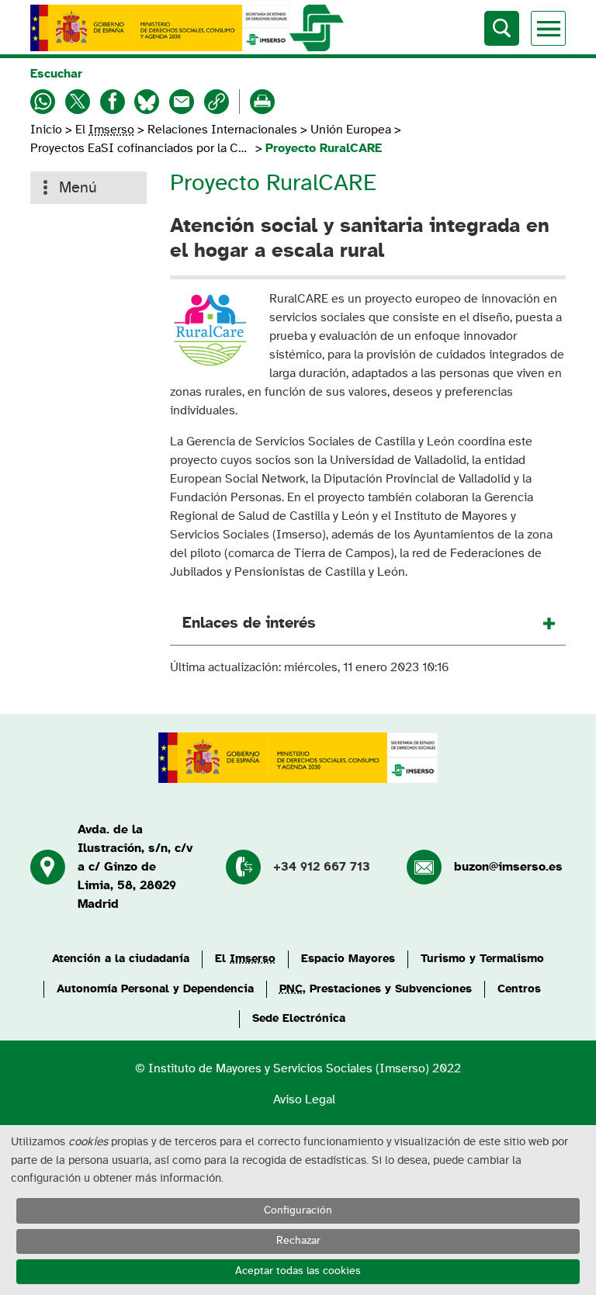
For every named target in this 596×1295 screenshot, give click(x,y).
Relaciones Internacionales (222, 129)
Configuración (298, 1210)
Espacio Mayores (348, 958)
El (104, 129)
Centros (519, 989)
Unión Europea (350, 129)
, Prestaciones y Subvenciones (375, 989)
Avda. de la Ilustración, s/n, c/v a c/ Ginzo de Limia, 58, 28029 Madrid (135, 866)
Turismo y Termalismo (482, 958)
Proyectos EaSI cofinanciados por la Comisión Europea (141, 148)
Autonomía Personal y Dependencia (155, 989)
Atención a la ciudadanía (120, 958)
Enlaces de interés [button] (249, 623)
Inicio (47, 129)
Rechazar (298, 1240)
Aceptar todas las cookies (298, 1271)
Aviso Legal (304, 1099)
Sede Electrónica (298, 1018)
